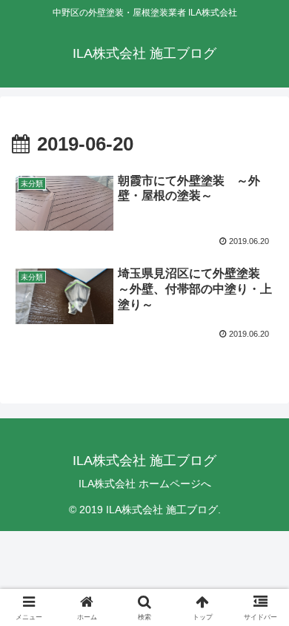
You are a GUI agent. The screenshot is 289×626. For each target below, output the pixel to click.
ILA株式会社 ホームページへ (145, 484)
